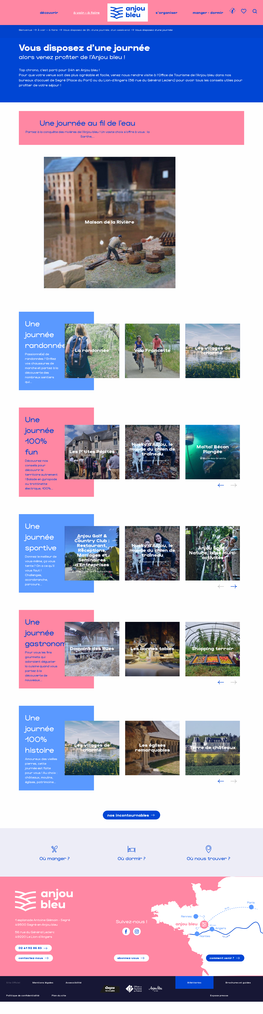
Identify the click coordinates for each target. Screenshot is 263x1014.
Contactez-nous (30, 958)
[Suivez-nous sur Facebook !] (126, 931)
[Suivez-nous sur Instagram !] (137, 931)
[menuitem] (49, 12)
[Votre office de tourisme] (232, 11)
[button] (254, 11)
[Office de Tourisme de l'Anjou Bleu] (44, 900)
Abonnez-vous (128, 958)
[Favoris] (244, 11)
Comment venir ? (221, 958)
